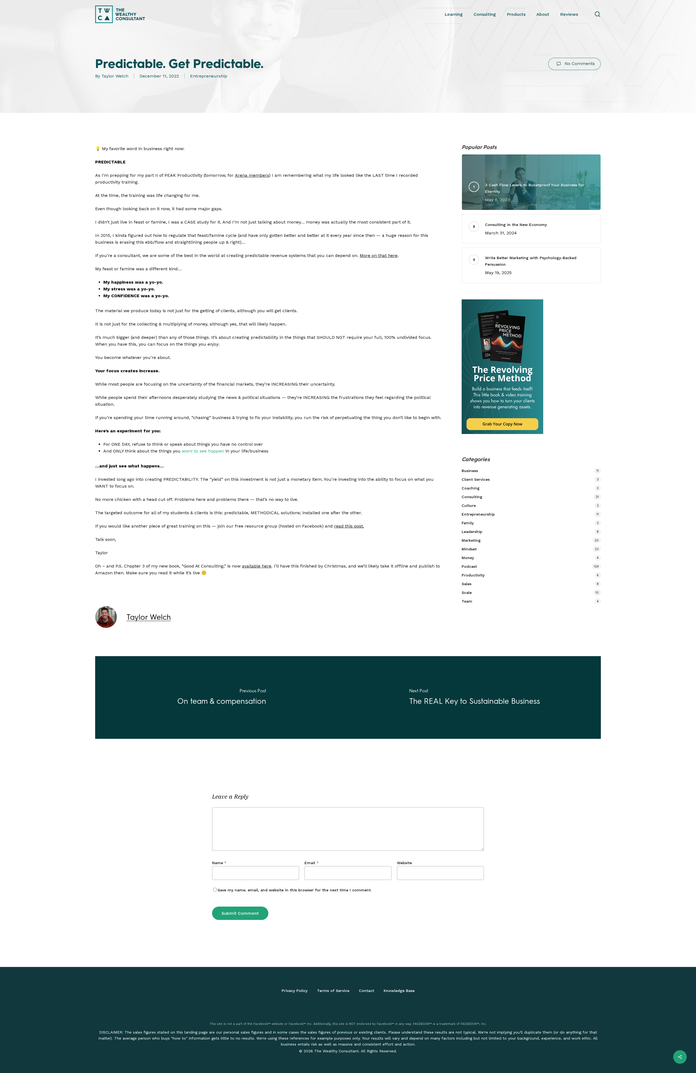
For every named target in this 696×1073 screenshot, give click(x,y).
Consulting (472, 497)
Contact (366, 990)
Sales (466, 584)
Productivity (473, 575)
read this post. (349, 526)
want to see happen (203, 451)
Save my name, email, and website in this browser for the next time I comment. (294, 890)
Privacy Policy (294, 990)
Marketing (471, 540)
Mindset (469, 549)
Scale (467, 592)
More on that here (378, 255)
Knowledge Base (399, 990)
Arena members (252, 175)
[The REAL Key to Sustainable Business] (474, 697)
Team (467, 601)
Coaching (471, 488)
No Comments (579, 63)
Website (404, 863)
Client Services (476, 479)
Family (468, 523)
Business (470, 471)
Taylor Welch (114, 76)
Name (219, 863)
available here (256, 566)
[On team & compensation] (221, 697)
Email (311, 863)
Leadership (472, 531)
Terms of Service (333, 990)
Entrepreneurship (208, 76)
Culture (469, 505)
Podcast (469, 566)
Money (468, 558)
